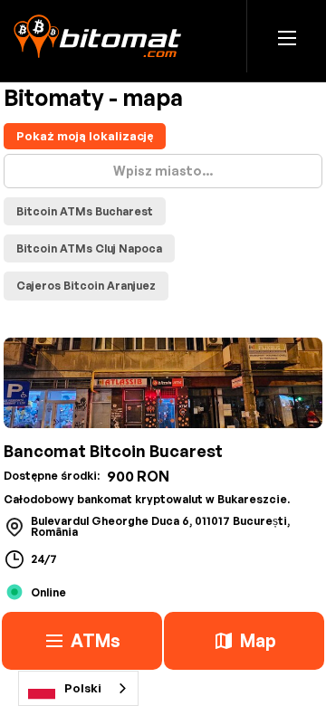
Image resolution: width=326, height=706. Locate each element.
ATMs (95, 641)
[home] (97, 36)
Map (258, 641)
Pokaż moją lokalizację (84, 136)
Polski (82, 688)
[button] (287, 36)
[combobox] (78, 688)
